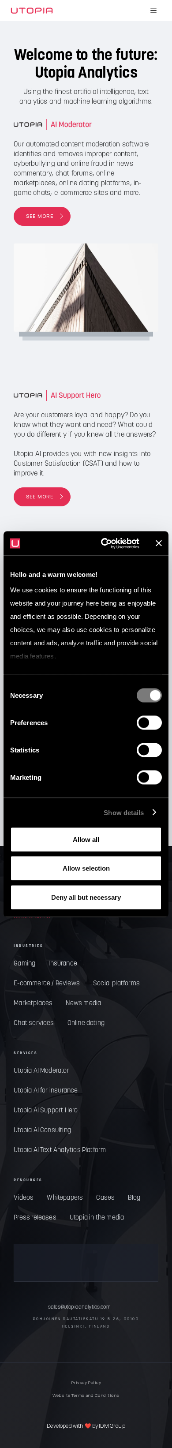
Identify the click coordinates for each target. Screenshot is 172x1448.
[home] (32, 10)
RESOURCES (28, 1180)
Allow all (86, 839)
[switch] (149, 723)
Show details (124, 812)
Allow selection (86, 868)
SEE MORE (39, 216)
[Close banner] (159, 543)
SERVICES (25, 1053)
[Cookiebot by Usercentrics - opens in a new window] (104, 543)
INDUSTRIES (28, 946)
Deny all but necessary (86, 897)
